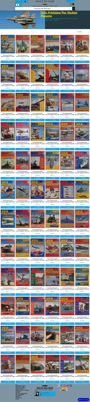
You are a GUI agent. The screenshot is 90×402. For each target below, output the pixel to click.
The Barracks (18, 391)
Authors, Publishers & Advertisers (22, 390)
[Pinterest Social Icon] (59, 386)
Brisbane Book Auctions (20, 385)
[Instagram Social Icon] (65, 386)
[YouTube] (68, 386)
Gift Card (18, 396)
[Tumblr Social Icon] (71, 386)
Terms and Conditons (20, 394)
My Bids (17, 399)
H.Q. (17, 384)
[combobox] (83, 32)
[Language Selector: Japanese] (18, 4)
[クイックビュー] (8, 44)
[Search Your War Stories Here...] (73, 8)
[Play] (40, 394)
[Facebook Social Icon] (62, 386)
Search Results (19, 395)
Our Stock (18, 392)
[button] (71, 1)
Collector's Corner (19, 389)
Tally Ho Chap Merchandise (21, 393)
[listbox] (71, 1)
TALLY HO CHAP (45, 1)
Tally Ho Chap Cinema (20, 387)
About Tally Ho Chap (20, 386)
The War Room (19, 397)
